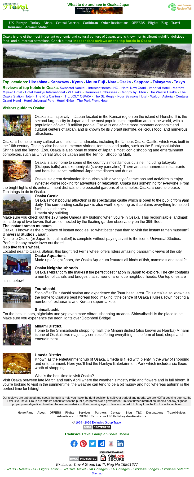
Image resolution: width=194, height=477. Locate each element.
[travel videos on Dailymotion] (101, 446)
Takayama (162, 82)
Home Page (25, 412)
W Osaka (75, 92)
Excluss (10, 469)
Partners (101, 412)
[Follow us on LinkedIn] (120, 446)
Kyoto (77, 82)
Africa (48, 23)
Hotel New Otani (134, 88)
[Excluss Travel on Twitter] (92, 446)
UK (11, 23)
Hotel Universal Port (39, 100)
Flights (153, 23)
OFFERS (138, 23)
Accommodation (36, 27)
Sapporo (142, 82)
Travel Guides (176, 412)
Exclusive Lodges (146, 469)
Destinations (154, 412)
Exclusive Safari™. (176, 469)
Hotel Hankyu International (45, 92)
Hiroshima (38, 82)
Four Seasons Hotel (132, 96)
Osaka (125, 82)
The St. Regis (104, 96)
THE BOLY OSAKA (77, 96)
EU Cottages (120, 469)
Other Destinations (114, 23)
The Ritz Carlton (48, 96)
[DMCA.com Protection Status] (97, 429)
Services (85, 412)
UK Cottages (98, 469)
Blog (164, 23)
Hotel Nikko (66, 100)
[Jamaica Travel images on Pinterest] (83, 446)
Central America (67, 23)
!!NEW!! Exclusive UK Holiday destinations (111, 416)
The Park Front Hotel (92, 100)
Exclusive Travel (74, 469)
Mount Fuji (95, 82)
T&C (139, 412)
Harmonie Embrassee (101, 92)
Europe (21, 23)
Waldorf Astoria (162, 96)
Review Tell (27, 469)
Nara (112, 82)
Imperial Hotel (160, 88)
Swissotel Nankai (73, 88)
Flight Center (48, 469)
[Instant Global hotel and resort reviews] (179, 10)
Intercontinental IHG (103, 88)
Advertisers (65, 416)
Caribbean (90, 23)
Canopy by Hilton (133, 92)
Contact (116, 412)
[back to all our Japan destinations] (16, 10)
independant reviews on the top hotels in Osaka (112, 41)
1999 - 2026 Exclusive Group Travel (98, 422)
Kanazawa (59, 82)
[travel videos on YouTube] (111, 446)
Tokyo (179, 82)
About (41, 412)
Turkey (35, 23)
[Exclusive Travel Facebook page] (74, 446)
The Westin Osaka (163, 92)
